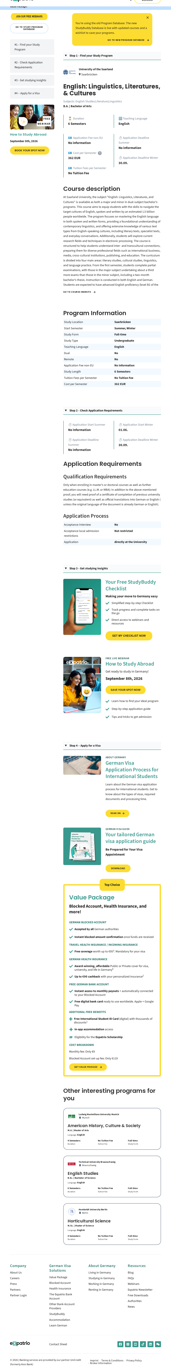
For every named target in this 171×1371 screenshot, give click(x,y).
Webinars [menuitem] (133, 1284)
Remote (69, 359)
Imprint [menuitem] (94, 1360)
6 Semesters (122, 372)
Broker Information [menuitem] (101, 1363)
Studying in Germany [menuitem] (102, 1278)
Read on (116, 813)
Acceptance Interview (77, 525)
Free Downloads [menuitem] (138, 1295)
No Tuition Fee (123, 378)
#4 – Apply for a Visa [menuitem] (27, 93)
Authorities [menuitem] (135, 1301)
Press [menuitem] (13, 1284)
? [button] (99, 153)
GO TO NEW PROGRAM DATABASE (126, 40)
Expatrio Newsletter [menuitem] (140, 1290)
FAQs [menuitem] (131, 1278)
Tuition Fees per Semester (80, 378)
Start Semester (73, 328)
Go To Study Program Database (29, 28)
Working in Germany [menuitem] (101, 1284)
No (116, 353)
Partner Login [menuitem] (18, 1295)
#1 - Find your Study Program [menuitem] (27, 47)
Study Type (71, 341)
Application (71, 542)
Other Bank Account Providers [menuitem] (62, 1306)
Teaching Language (76, 347)
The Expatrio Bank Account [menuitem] (60, 1296)
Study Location (73, 322)
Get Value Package (86, 1067)
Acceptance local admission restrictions (81, 533)
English (119, 347)
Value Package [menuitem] (58, 1277)
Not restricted (123, 531)
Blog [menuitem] (131, 1273)
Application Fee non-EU (79, 365)
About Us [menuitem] (16, 1273)
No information (124, 365)
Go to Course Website (77, 292)
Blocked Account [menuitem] (60, 1283)
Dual (67, 353)
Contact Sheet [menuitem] (58, 1344)
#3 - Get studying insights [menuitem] (30, 80)
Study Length (72, 372)
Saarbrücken (122, 322)
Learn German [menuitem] (58, 1325)
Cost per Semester (75, 384)
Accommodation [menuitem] (59, 1320)
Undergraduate (124, 341)
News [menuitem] (131, 1307)
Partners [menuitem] (15, 1290)
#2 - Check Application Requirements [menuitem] (29, 64)
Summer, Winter (124, 328)
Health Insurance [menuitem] (60, 1288)
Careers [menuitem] (15, 1278)
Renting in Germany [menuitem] (101, 1290)
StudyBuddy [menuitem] (57, 1314)
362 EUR (120, 384)
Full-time (120, 334)
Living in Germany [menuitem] (100, 1273)
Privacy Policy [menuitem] (134, 1360)
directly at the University (130, 542)
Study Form (71, 334)
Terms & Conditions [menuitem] (112, 1360)
